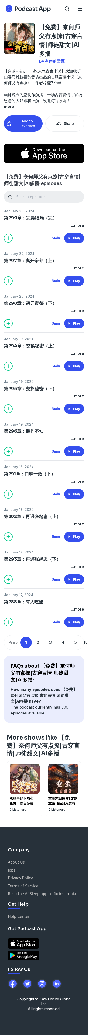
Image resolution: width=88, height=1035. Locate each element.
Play (76, 238)
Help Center (19, 916)
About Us (16, 862)
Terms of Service (23, 886)
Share (69, 123)
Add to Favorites (27, 123)
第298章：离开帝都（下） (30, 303)
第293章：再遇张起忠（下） (32, 559)
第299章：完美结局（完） (30, 218)
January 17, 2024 (18, 595)
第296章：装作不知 (24, 431)
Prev (13, 642)
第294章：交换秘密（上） (30, 346)
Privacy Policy (20, 878)
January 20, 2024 (19, 211)
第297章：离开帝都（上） (30, 260)
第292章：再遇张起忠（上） (32, 516)
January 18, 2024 (19, 467)
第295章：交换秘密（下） (30, 388)
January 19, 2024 (19, 339)
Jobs (12, 870)
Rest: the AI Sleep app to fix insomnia (42, 893)
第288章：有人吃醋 (23, 602)
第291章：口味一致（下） (29, 474)
